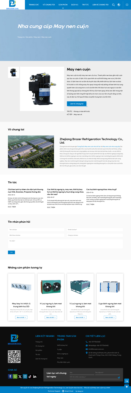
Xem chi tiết (21, 317)
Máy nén (37, 37)
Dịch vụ (74, 4)
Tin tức (85, 4)
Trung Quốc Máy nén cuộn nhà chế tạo (89, 146)
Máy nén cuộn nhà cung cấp (111, 146)
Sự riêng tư (79, 391)
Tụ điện (59, 349)
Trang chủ (34, 4)
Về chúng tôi (49, 4)
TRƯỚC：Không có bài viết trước (78, 111)
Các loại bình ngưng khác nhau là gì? (101, 189)
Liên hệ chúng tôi (100, 4)
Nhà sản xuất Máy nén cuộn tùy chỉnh (97, 387)
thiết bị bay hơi (62, 345)
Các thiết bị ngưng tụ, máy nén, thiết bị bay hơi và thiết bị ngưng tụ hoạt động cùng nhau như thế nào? (65, 192)
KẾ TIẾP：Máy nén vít (74, 114)
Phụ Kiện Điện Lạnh (63, 362)
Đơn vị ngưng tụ (62, 353)
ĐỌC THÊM (12, 207)
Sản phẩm (63, 4)
